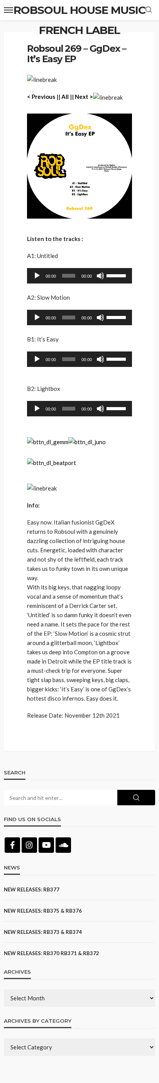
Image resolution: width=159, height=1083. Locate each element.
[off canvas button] (8, 10)
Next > (84, 96)
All (65, 96)
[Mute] (100, 276)
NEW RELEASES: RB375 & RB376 (43, 911)
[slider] (117, 275)
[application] (79, 275)
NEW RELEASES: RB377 (31, 889)
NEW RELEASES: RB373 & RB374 (43, 932)
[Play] (37, 276)
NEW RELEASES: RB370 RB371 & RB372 (51, 953)
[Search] (148, 10)
